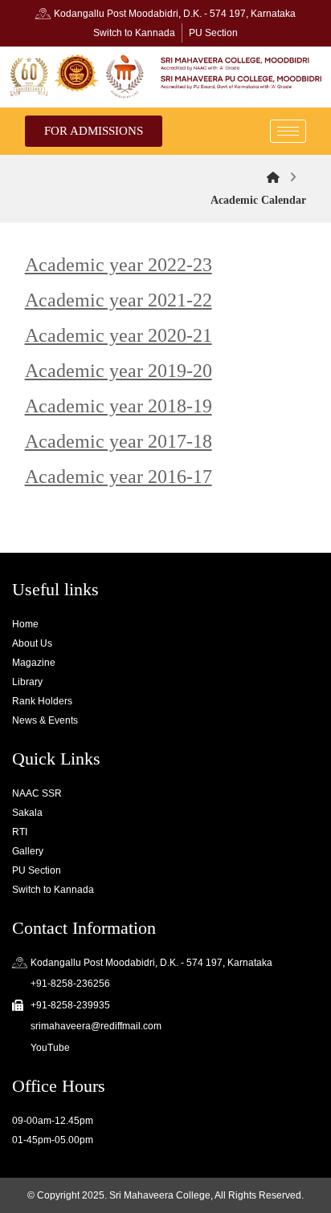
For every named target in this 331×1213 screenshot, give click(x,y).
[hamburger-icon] (288, 131)
